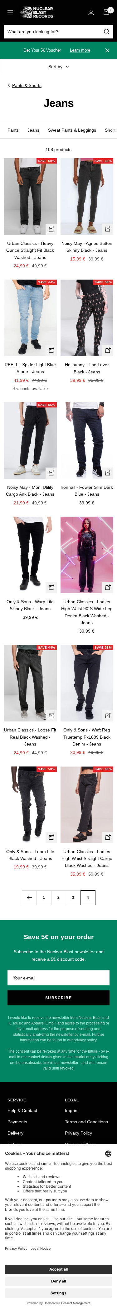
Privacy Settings (80, 1144)
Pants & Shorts (26, 85)
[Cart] (106, 12)
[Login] (91, 12)
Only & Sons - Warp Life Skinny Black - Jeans (30, 605)
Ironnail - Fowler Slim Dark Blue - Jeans (87, 491)
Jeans (33, 130)
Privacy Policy (78, 1133)
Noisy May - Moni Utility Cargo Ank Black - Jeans (30, 491)
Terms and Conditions (86, 1121)
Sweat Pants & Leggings (72, 130)
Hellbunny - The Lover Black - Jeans (87, 368)
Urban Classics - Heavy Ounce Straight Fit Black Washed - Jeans (30, 250)
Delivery (15, 1133)
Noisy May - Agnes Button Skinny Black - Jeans (86, 247)
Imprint (72, 1110)
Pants (13, 130)
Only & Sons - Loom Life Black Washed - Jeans (30, 855)
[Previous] (29, 897)
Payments (17, 1121)
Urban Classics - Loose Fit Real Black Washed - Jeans (30, 736)
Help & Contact (22, 1110)
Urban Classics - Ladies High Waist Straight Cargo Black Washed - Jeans (86, 858)
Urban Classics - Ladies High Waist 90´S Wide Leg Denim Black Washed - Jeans (87, 612)
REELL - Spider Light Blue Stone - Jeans (30, 368)
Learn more (80, 50)
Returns (15, 1144)
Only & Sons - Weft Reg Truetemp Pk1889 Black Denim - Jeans (86, 736)
